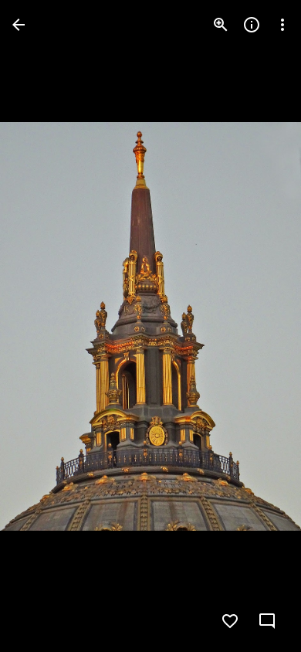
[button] (43, 326)
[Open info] (251, 24)
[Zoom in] (220, 24)
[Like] (230, 621)
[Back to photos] (18, 24)
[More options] (282, 24)
